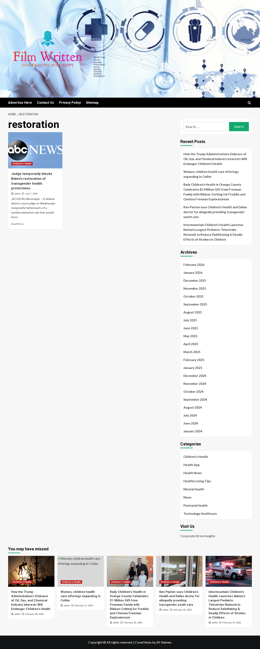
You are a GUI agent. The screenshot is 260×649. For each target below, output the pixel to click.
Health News (192, 473)
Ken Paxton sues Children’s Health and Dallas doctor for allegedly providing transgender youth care (215, 212)
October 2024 (193, 391)
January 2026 (192, 272)
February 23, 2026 (231, 622)
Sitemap (92, 103)
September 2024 (195, 399)
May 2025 (190, 336)
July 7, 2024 (31, 193)
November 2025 (194, 288)
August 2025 (192, 312)
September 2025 (195, 304)
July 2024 (190, 415)
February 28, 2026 (34, 614)
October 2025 (193, 296)
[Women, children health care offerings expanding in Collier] (80, 571)
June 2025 (190, 328)
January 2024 (192, 431)
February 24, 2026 (182, 610)
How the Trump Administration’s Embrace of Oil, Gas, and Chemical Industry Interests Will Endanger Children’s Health (215, 159)
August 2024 (192, 407)
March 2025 (191, 352)
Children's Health (21, 163)
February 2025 (193, 360)
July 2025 (190, 320)
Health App (191, 465)
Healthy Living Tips (197, 481)
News (187, 497)
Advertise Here (20, 103)
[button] (249, 102)
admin (17, 193)
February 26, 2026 (133, 622)
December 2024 (194, 375)
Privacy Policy (70, 103)
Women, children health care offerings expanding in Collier (211, 174)
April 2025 (190, 344)
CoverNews (143, 642)
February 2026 (193, 264)
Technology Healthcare (200, 513)
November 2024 (194, 383)
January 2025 (192, 368)
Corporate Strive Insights (197, 536)
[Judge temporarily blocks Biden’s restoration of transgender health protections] (35, 150)
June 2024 (190, 423)
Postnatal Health (195, 505)
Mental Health (193, 489)
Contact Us (45, 103)
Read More (17, 223)
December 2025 (194, 280)
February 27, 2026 (83, 605)
